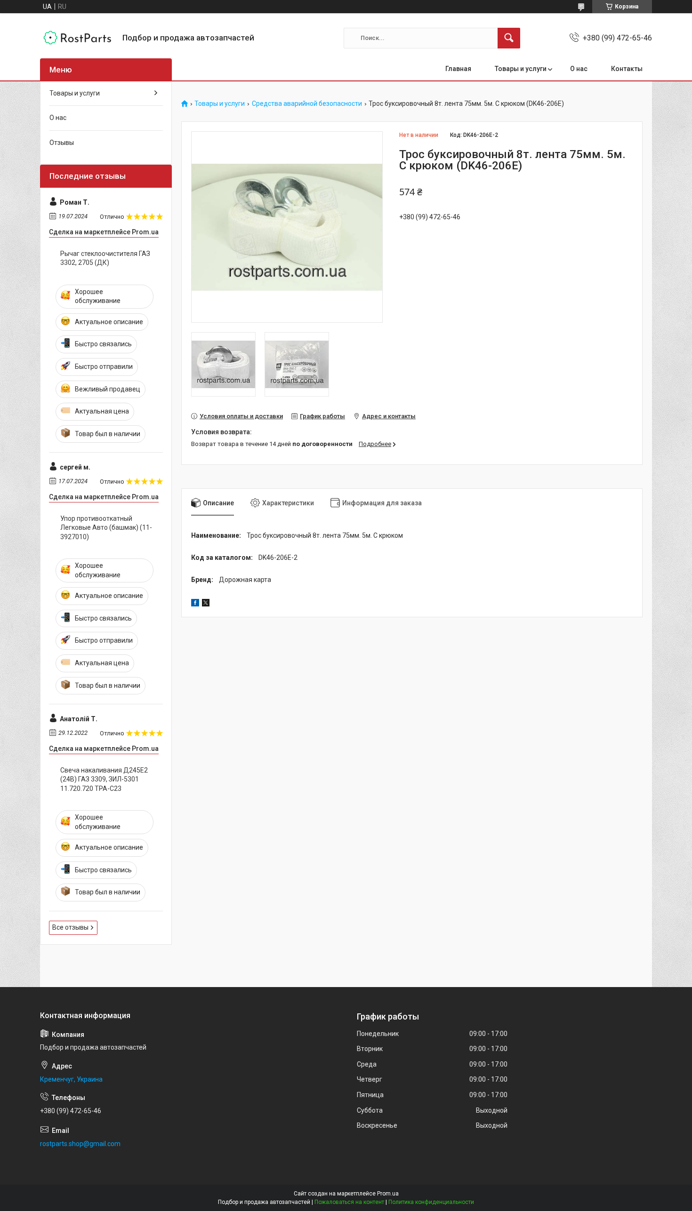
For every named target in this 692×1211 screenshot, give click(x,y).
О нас (578, 68)
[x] (205, 604)
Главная (458, 68)
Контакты (627, 68)
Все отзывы (70, 927)
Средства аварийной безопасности (307, 103)
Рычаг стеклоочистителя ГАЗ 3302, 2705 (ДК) (105, 258)
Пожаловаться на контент (349, 1202)
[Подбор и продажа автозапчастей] (77, 37)
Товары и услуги (521, 68)
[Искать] (509, 38)
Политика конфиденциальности (431, 1202)
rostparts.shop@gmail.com (80, 1143)
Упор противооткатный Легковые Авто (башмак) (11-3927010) (106, 528)
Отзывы (61, 142)
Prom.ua (388, 1193)
